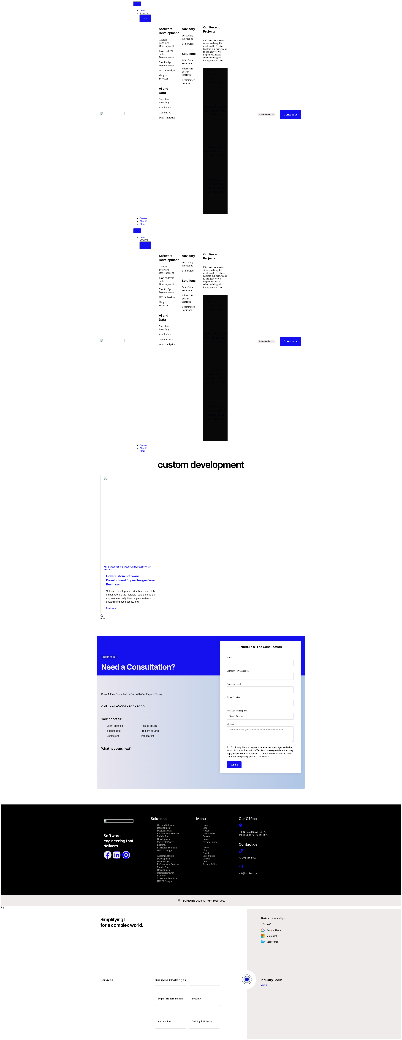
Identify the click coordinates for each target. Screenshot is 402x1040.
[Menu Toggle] (137, 3)
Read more (111, 608)
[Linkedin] (117, 855)
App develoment (112, 567)
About (206, 830)
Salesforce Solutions (167, 847)
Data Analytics (164, 830)
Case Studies (209, 833)
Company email (234, 684)
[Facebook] (107, 855)
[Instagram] (126, 855)
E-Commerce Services (168, 833)
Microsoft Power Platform (165, 843)
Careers (206, 836)
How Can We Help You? (237, 711)
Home (206, 825)
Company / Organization (238, 671)
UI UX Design (164, 850)
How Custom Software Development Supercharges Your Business (130, 580)
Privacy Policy (210, 842)
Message (230, 724)
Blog (205, 827)
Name (229, 657)
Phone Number (233, 697)
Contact (206, 839)
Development (129, 567)
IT (115, 570)
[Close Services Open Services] (145, 18)
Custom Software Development (165, 826)
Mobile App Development (163, 837)
